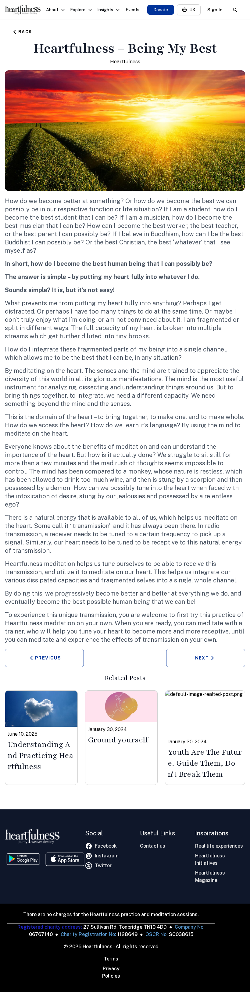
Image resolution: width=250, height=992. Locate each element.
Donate (160, 9)
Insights (105, 9)
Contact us (152, 846)
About (52, 9)
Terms (111, 959)
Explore (77, 9)
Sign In (215, 9)
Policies (111, 976)
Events (132, 9)
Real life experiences (219, 846)
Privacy (111, 969)
